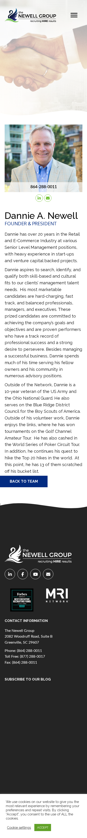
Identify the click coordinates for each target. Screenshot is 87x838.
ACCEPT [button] (42, 827)
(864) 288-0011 (29, 651)
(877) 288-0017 (32, 656)
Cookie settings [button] (19, 827)
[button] (74, 15)
